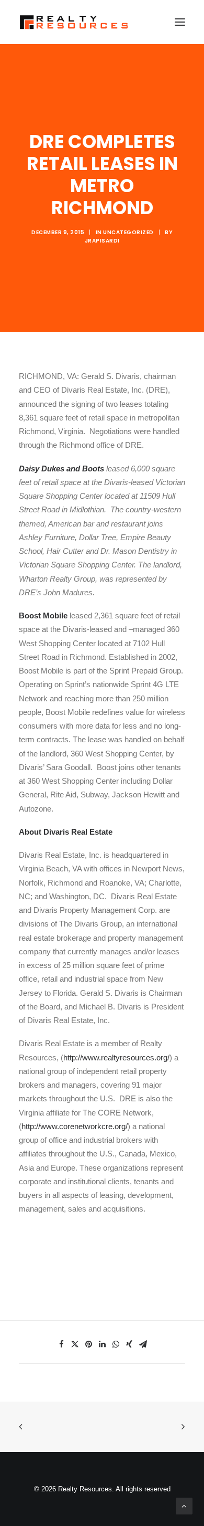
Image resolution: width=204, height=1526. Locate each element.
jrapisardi (102, 241)
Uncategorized (128, 232)
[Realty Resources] (74, 22)
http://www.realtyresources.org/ (116, 1057)
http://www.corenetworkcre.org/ (74, 1126)
